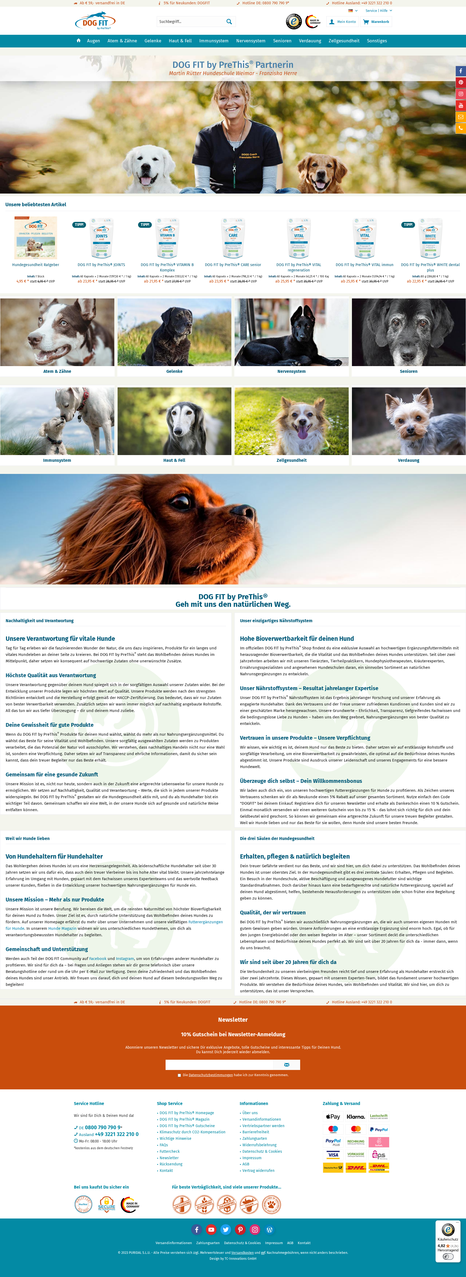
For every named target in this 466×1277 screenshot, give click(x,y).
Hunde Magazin (62, 928)
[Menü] (457, 1223)
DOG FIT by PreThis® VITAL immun (364, 265)
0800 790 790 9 (103, 1127)
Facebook (98, 958)
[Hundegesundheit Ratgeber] (35, 237)
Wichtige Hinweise (175, 1138)
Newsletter (169, 1158)
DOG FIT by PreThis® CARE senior (233, 265)
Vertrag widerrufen (258, 1170)
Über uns (250, 1113)
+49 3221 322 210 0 (117, 1134)
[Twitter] (225, 1229)
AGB (245, 1164)
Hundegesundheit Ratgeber (35, 265)
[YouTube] (211, 1229)
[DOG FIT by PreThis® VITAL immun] (364, 237)
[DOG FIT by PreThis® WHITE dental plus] (430, 237)
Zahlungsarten (254, 1138)
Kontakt (166, 1170)
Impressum (252, 1158)
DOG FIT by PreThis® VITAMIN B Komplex (167, 268)
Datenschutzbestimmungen (211, 1075)
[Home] (78, 41)
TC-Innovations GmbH (240, 1259)
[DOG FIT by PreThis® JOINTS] (101, 237)
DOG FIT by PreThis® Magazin (185, 1119)
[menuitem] (377, 10)
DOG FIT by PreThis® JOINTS (101, 265)
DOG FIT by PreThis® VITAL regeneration (298, 268)
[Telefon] (461, 128)
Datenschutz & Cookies (262, 1151)
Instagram (125, 958)
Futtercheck (170, 1151)
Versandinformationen (261, 1119)
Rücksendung (171, 1164)
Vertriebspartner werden (263, 1126)
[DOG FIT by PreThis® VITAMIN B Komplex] (167, 237)
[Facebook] (196, 1229)
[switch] (448, 1256)
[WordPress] (269, 1229)
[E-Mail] (461, 117)
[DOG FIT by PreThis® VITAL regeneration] (299, 237)
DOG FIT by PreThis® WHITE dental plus (430, 268)
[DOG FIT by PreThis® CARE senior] (233, 237)
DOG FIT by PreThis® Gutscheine (187, 1126)
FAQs (164, 1145)
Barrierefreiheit (255, 1132)
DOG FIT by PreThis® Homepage (187, 1113)
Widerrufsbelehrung (259, 1145)
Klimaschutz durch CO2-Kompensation (192, 1132)
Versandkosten (242, 1253)
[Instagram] (254, 1229)
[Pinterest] (240, 1229)
